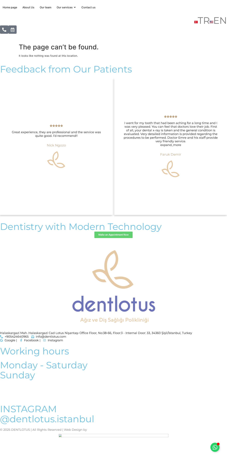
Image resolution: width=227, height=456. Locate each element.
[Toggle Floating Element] (215, 447)
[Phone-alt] (4, 29)
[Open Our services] (74, 7)
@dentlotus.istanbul (47, 419)
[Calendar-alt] (12, 29)
